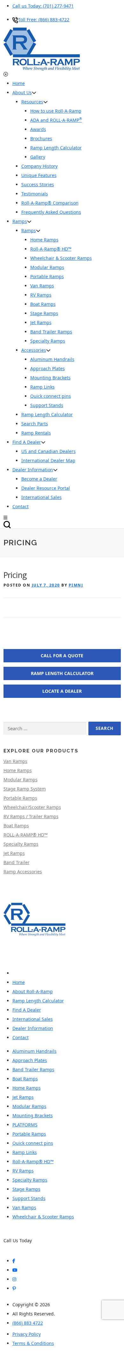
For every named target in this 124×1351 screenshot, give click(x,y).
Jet (41, 322)
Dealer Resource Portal (45, 488)
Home (18, 83)
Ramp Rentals (36, 433)
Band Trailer (16, 862)
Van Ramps (15, 761)
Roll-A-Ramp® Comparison (50, 203)
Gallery (37, 157)
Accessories (33, 350)
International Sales (41, 497)
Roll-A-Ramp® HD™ (51, 249)
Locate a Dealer (62, 691)
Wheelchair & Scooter (61, 258)
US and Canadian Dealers (48, 451)
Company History (39, 166)
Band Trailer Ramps (51, 332)
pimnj (76, 585)
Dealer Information (32, 470)
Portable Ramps (20, 798)
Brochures (41, 138)
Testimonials (34, 194)
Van (42, 286)
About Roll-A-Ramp (32, 991)
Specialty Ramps (47, 341)
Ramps (19, 221)
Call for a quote (62, 656)
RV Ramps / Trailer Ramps (31, 816)
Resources (32, 102)
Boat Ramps (16, 826)
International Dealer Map (48, 460)
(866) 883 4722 (18, 1247)
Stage (44, 313)
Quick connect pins (50, 396)
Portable (47, 276)
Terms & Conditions (33, 1343)
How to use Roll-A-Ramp (55, 111)
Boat (43, 304)
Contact (20, 506)
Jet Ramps (14, 853)
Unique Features (39, 175)
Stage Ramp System (24, 789)
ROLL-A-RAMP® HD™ (25, 835)
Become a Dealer (39, 479)
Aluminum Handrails (52, 359)
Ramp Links (42, 387)
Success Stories (37, 184)
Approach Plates (47, 368)
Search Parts (34, 424)
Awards (38, 129)
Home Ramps (17, 770)
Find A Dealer (26, 442)
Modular (47, 267)
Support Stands (46, 405)
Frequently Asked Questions (51, 212)
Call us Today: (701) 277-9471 (43, 6)
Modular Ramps (20, 780)
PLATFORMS (25, 1125)
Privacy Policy (26, 1334)
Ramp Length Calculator (56, 148)
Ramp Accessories (22, 872)
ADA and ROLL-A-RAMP (56, 120)
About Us (22, 92)
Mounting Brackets (50, 378)
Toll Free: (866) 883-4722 (43, 19)
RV (41, 295)
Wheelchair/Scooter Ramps (32, 807)
